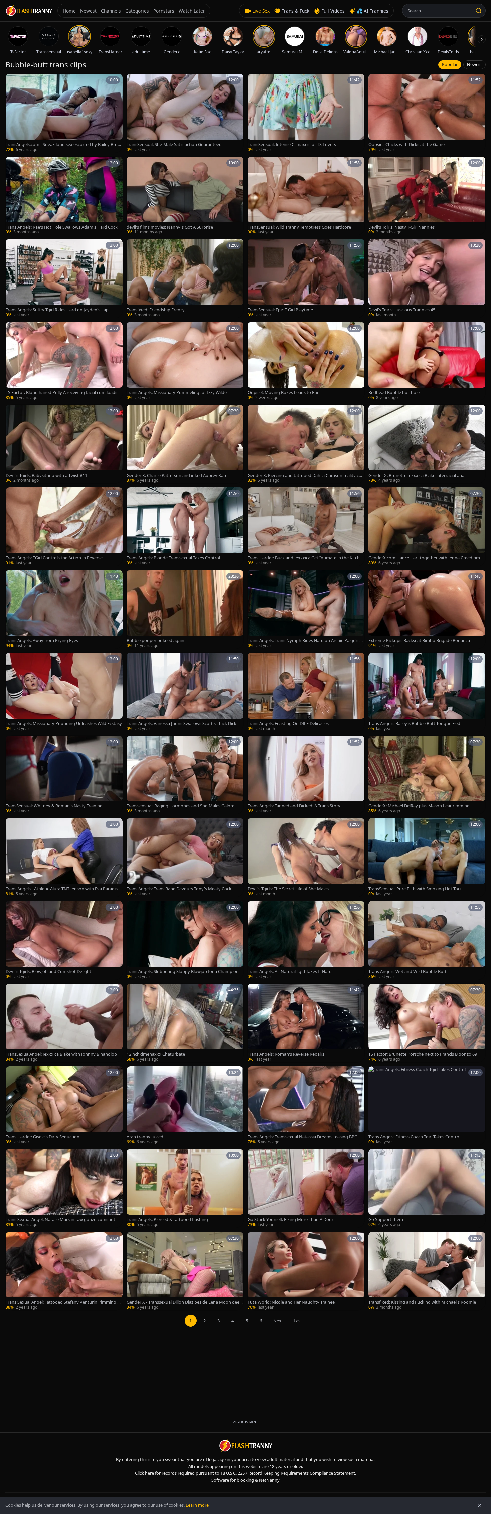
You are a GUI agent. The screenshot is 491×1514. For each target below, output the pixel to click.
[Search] (478, 10)
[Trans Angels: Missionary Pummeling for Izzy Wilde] (185, 361)
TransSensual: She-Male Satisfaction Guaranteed (174, 144)
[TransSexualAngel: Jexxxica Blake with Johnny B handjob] (64, 1023)
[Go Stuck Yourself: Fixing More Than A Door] (306, 1188)
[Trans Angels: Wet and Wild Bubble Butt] (426, 940)
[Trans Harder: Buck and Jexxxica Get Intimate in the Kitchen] (306, 526)
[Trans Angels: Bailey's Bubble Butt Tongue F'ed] (426, 692)
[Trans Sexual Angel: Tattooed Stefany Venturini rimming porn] (64, 1271)
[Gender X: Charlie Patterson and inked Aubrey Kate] (185, 444)
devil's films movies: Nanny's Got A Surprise (170, 227)
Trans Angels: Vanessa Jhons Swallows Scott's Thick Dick (181, 723)
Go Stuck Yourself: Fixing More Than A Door (290, 1219)
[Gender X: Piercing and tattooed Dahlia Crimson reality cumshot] (306, 444)
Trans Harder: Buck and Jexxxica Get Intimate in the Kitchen (305, 558)
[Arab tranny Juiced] (185, 1105)
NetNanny (269, 1480)
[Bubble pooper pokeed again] (185, 609)
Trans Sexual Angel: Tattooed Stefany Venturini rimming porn (64, 1302)
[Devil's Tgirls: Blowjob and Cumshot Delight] (64, 940)
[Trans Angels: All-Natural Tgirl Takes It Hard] (306, 940)
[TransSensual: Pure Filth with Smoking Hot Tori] (426, 857)
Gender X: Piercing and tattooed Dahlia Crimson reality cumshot (304, 475)
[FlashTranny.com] (28, 11)
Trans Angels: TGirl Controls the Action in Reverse (54, 558)
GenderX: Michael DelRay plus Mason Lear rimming (419, 806)
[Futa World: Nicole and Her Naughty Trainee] (306, 1271)
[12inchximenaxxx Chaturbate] (185, 1023)
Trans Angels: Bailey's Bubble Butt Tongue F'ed (414, 723)
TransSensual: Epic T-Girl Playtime (280, 310)
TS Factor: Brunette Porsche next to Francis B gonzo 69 (422, 1054)
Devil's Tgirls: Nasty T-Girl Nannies (401, 227)
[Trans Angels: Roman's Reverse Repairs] (306, 1023)
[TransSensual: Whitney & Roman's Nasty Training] (64, 775)
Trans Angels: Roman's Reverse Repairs (286, 1054)
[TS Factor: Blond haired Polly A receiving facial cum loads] (64, 361)
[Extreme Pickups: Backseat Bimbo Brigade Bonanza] (426, 609)
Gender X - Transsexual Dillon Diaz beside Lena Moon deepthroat (184, 1302)
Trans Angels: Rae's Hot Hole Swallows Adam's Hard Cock (62, 227)
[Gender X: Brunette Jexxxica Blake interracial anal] (426, 444)
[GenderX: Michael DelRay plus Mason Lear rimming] (426, 775)
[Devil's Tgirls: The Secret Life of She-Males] (306, 857)
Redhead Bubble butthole (394, 392)
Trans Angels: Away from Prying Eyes (42, 640)
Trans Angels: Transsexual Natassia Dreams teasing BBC (302, 1137)
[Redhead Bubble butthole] (426, 361)
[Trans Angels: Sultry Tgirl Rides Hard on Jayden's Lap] (64, 278)
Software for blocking (232, 1480)
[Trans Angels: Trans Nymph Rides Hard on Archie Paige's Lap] (306, 609)
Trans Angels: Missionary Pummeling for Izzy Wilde (177, 392)
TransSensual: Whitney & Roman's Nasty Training (54, 806)
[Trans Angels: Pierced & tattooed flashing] (185, 1188)
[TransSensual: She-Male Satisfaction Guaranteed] (185, 113)
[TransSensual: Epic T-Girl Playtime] (306, 278)
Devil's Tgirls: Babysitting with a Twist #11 (46, 475)
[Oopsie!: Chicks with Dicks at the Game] (426, 113)
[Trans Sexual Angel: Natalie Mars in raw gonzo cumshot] (64, 1188)
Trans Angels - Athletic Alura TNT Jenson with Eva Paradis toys (63, 889)
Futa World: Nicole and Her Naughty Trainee (291, 1302)
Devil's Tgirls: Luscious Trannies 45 (401, 310)
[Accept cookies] (480, 1505)
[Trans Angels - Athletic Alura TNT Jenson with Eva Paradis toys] (64, 857)
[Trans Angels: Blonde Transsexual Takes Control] (185, 526)
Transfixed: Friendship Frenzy (156, 310)
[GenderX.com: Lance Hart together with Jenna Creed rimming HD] (426, 526)
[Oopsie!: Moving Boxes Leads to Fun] (306, 361)
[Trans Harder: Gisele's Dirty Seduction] (64, 1105)
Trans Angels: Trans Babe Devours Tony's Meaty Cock (179, 889)
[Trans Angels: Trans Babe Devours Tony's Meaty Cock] (185, 857)
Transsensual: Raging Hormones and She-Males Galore (180, 806)
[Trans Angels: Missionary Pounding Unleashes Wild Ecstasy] (64, 692)
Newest (474, 64)
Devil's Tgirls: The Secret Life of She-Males (288, 889)
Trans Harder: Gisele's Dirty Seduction (42, 1137)
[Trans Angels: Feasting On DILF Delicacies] (306, 692)
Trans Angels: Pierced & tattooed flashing (167, 1219)
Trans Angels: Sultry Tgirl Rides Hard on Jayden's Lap (57, 310)
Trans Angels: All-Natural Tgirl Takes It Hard (290, 971)
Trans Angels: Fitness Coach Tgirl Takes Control (414, 1137)
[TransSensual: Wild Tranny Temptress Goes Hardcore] (306, 196)
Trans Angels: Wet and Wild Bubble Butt (407, 971)
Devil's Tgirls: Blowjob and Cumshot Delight (48, 971)
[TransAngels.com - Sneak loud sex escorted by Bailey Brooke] (64, 113)
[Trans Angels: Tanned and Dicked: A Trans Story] (306, 775)
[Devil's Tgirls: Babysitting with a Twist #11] (64, 444)
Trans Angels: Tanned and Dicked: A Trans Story (294, 806)
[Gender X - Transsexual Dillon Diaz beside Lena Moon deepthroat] (185, 1271)
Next (278, 1321)
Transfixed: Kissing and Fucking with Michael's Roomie (422, 1302)
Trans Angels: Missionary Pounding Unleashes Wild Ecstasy (64, 723)
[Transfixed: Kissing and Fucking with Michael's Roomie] (426, 1271)
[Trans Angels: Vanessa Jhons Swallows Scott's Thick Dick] (185, 692)
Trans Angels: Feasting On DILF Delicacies (288, 723)
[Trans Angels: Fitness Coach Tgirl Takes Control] (426, 1105)
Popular (450, 64)
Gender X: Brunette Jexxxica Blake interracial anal (416, 475)
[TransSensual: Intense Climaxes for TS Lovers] (306, 113)
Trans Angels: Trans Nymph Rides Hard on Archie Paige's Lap (306, 640)
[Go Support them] (426, 1188)
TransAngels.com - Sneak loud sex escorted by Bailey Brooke (64, 144)
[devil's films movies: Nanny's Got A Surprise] (185, 196)
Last (298, 1321)
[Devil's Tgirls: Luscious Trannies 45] (426, 278)
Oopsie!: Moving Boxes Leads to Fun (284, 392)
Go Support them (385, 1219)
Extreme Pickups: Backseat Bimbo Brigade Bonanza (419, 640)
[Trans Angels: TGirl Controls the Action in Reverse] (64, 526)
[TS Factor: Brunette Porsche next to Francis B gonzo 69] (426, 1023)
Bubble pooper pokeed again (155, 640)
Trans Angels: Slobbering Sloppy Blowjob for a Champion (183, 971)
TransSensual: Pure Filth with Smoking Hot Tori (414, 889)
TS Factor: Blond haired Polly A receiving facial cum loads (61, 392)
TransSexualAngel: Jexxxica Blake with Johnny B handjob (61, 1054)
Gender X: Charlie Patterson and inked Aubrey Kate (177, 475)
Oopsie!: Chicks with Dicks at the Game (406, 144)
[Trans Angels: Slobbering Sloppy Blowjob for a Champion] (185, 940)
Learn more (197, 1505)
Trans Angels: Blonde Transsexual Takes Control (173, 558)
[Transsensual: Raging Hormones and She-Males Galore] (185, 775)
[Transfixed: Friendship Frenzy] (185, 278)
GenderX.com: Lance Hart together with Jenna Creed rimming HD (426, 558)
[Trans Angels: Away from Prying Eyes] (64, 609)
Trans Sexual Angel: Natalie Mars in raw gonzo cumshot (60, 1219)
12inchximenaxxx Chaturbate (156, 1054)
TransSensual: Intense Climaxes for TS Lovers (292, 144)
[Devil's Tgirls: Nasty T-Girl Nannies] (426, 196)
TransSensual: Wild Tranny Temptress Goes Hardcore (299, 227)
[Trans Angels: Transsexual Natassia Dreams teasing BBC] (306, 1105)
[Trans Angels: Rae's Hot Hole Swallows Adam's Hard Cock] (64, 196)
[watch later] (13, 81)
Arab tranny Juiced (145, 1137)
